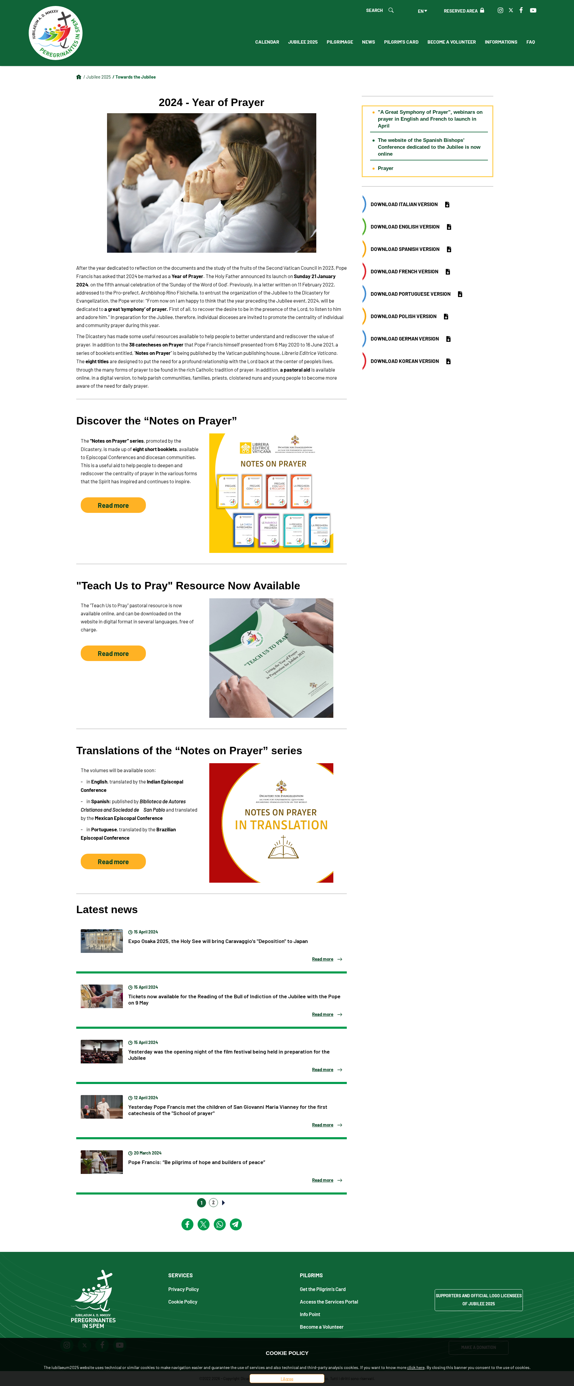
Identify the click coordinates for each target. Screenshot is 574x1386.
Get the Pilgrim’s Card (323, 1288)
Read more (113, 505)
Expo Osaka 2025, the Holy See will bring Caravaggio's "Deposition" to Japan (218, 940)
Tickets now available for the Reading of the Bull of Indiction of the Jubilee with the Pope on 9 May (234, 999)
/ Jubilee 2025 (97, 76)
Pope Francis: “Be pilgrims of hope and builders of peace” (196, 1161)
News (368, 41)
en (421, 11)
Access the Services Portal (329, 1301)
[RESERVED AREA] (481, 10)
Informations (501, 41)
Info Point (310, 1313)
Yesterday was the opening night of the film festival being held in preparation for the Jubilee (229, 1054)
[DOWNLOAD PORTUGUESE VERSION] (460, 294)
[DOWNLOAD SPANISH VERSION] (449, 249)
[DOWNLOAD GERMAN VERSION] (448, 339)
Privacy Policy (183, 1288)
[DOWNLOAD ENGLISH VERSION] (449, 227)
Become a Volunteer (452, 41)
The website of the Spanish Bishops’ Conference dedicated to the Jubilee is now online (429, 147)
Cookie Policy (182, 1301)
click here (416, 1367)
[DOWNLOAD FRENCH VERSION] (448, 272)
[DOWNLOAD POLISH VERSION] (446, 316)
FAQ (530, 41)
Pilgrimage (340, 41)
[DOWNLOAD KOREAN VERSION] (448, 361)
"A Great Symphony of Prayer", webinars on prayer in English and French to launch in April (430, 119)
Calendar (267, 41)
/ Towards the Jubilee (134, 76)
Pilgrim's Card (401, 41)
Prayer (385, 168)
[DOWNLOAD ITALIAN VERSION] (447, 204)
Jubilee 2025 (303, 41)
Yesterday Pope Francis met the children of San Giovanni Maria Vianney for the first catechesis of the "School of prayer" (227, 1109)
